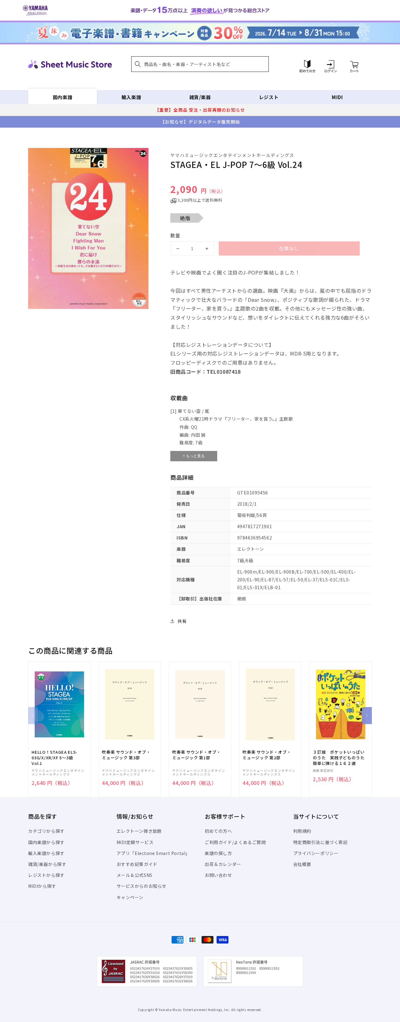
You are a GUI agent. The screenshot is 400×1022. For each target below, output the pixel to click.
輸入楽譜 (131, 97)
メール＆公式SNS (134, 875)
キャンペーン (130, 897)
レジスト (268, 97)
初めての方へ (218, 831)
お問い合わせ (218, 875)
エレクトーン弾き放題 (139, 831)
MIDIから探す (42, 886)
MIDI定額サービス (135, 842)
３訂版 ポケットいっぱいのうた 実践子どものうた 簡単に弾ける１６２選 (340, 757)
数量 (175, 235)
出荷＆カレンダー (223, 864)
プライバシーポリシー (316, 853)
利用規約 (302, 831)
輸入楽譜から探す (46, 853)
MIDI (337, 97)
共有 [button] (182, 621)
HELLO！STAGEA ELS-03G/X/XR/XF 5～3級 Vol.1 (55, 757)
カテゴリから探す (46, 831)
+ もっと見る (194, 456)
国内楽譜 (62, 97)
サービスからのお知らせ (142, 886)
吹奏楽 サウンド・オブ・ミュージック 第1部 (196, 755)
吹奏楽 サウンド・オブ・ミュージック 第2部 (266, 755)
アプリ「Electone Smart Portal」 (153, 853)
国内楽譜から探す (46, 842)
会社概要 (302, 864)
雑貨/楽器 (200, 97)
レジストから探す (46, 875)
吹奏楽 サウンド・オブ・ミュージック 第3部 (126, 755)
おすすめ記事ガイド (137, 864)
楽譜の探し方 (218, 853)
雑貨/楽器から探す (47, 864)
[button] (200, 64)
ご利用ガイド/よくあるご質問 (235, 842)
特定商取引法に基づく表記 (320, 842)
